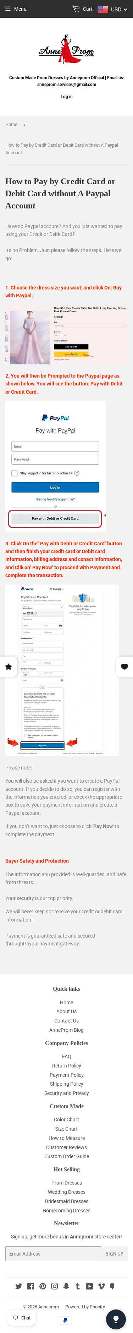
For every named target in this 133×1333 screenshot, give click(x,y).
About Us (66, 1011)
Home (11, 124)
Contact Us (66, 1021)
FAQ (66, 1056)
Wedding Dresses (66, 1192)
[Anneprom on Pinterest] (42, 1287)
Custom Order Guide (66, 1156)
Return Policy (66, 1066)
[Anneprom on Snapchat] (66, 1287)
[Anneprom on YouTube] (89, 1287)
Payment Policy (67, 1075)
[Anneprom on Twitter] (18, 1287)
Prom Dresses (66, 1183)
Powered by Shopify (85, 1306)
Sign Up (114, 1254)
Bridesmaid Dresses (66, 1201)
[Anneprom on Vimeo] (101, 1287)
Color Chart (66, 1119)
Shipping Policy (66, 1084)
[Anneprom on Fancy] (112, 1287)
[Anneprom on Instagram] (54, 1287)
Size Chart (66, 1129)
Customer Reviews (66, 1147)
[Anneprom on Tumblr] (77, 1287)
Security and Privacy (66, 1093)
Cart (87, 9)
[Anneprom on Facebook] (30, 1287)
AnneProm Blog (66, 1030)
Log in (67, 96)
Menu (20, 9)
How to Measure (67, 1138)
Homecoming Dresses (66, 1210)
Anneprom (48, 1306)
